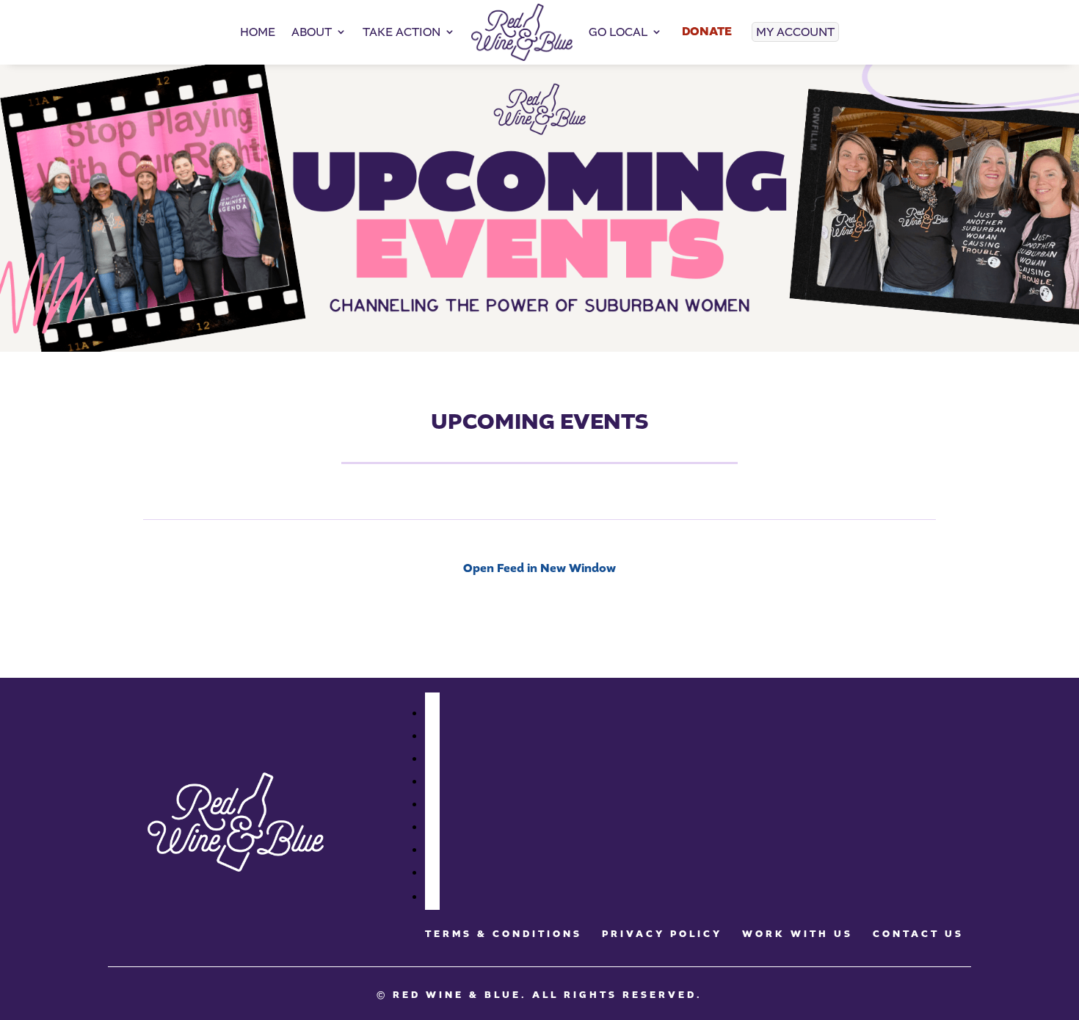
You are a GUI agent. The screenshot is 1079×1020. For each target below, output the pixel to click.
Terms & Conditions (503, 934)
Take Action (401, 32)
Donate (707, 31)
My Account (795, 32)
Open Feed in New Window (539, 568)
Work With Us (797, 934)
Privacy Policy (662, 934)
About (311, 32)
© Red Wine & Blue (449, 995)
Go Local (618, 32)
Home (257, 32)
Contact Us (918, 934)
